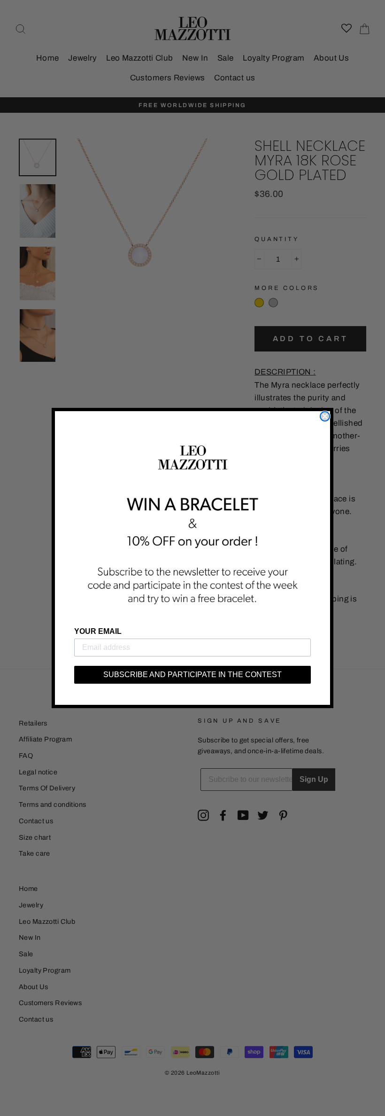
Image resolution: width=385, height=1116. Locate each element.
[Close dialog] (325, 416)
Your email (98, 631)
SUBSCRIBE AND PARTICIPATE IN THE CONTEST (192, 675)
